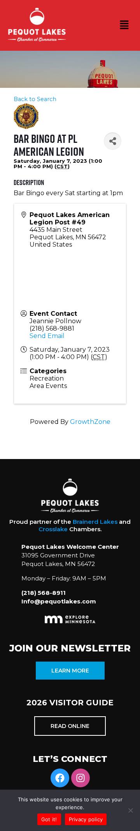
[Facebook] (60, 778)
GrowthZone (90, 421)
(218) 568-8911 (43, 592)
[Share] (112, 141)
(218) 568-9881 (52, 328)
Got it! (49, 819)
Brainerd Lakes (95, 521)
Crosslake (53, 529)
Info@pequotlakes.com (58, 601)
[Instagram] (80, 778)
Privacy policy (86, 819)
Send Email (47, 336)
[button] (124, 25)
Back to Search (35, 99)
